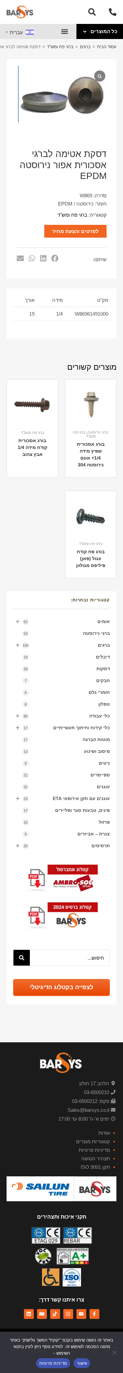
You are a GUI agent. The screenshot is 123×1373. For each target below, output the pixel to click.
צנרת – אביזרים (67, 833)
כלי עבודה (63, 715)
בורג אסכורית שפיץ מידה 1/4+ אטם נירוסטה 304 (91, 454)
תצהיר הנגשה (95, 1158)
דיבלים (67, 656)
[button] (64, 31)
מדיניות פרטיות (94, 1150)
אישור (82, 1363)
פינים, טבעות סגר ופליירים (67, 810)
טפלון (67, 704)
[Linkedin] (29, 1314)
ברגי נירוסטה (67, 633)
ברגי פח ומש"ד (60, 46)
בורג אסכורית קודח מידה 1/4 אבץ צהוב (32, 447)
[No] (115, 1352)
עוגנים (67, 786)
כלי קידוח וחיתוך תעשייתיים (63, 727)
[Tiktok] (55, 1314)
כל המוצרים (104, 31)
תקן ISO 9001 (95, 1167)
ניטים (67, 763)
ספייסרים (67, 774)
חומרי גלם (67, 692)
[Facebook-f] (94, 1314)
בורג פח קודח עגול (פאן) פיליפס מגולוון (90, 558)
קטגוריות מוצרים (93, 1141)
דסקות (67, 668)
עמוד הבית (106, 46)
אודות (104, 1133)
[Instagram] (68, 1314)
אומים (63, 621)
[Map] (42, 1314)
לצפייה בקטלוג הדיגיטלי (61, 987)
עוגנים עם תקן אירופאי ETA (63, 798)
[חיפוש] (21, 958)
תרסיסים (63, 845)
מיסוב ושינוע (67, 751)
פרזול (67, 822)
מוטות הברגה (67, 739)
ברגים (85, 46)
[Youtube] (81, 1314)
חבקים (67, 680)
